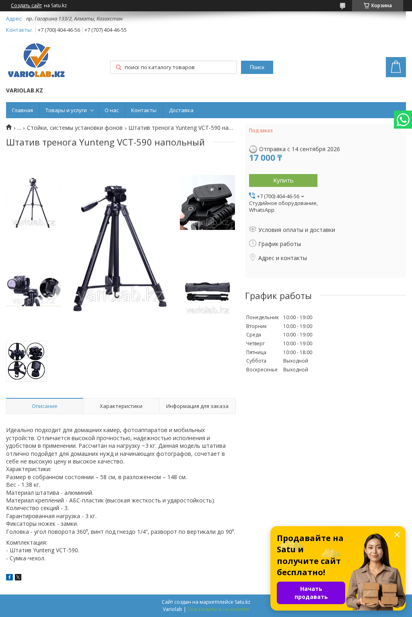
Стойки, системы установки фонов (75, 127)
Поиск (257, 67)
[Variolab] (37, 61)
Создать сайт (26, 5)
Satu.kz (242, 602)
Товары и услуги (66, 110)
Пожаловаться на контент (218, 609)
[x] (18, 578)
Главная (22, 110)
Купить (283, 180)
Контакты (144, 110)
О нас (112, 110)
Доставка (181, 110)
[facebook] (9, 578)
